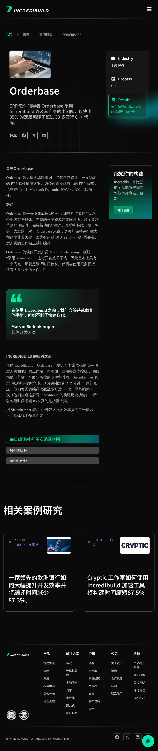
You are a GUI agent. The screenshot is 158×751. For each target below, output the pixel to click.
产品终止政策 (139, 665)
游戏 (69, 663)
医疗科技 (72, 713)
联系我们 (117, 693)
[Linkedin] (138, 737)
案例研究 (94, 678)
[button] (24, 135)
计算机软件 (72, 673)
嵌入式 (70, 705)
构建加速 (49, 663)
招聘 (114, 671)
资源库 (92, 671)
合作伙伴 (117, 678)
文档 (91, 693)
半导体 (70, 698)
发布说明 (94, 701)
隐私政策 (139, 675)
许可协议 (139, 690)
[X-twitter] (127, 737)
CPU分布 (49, 693)
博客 (91, 663)
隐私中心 (139, 698)
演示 (46, 671)
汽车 (69, 690)
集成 (46, 678)
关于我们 (117, 663)
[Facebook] (117, 737)
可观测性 (49, 701)
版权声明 (139, 682)
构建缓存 (49, 686)
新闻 (114, 686)
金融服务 (72, 682)
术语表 (92, 686)
